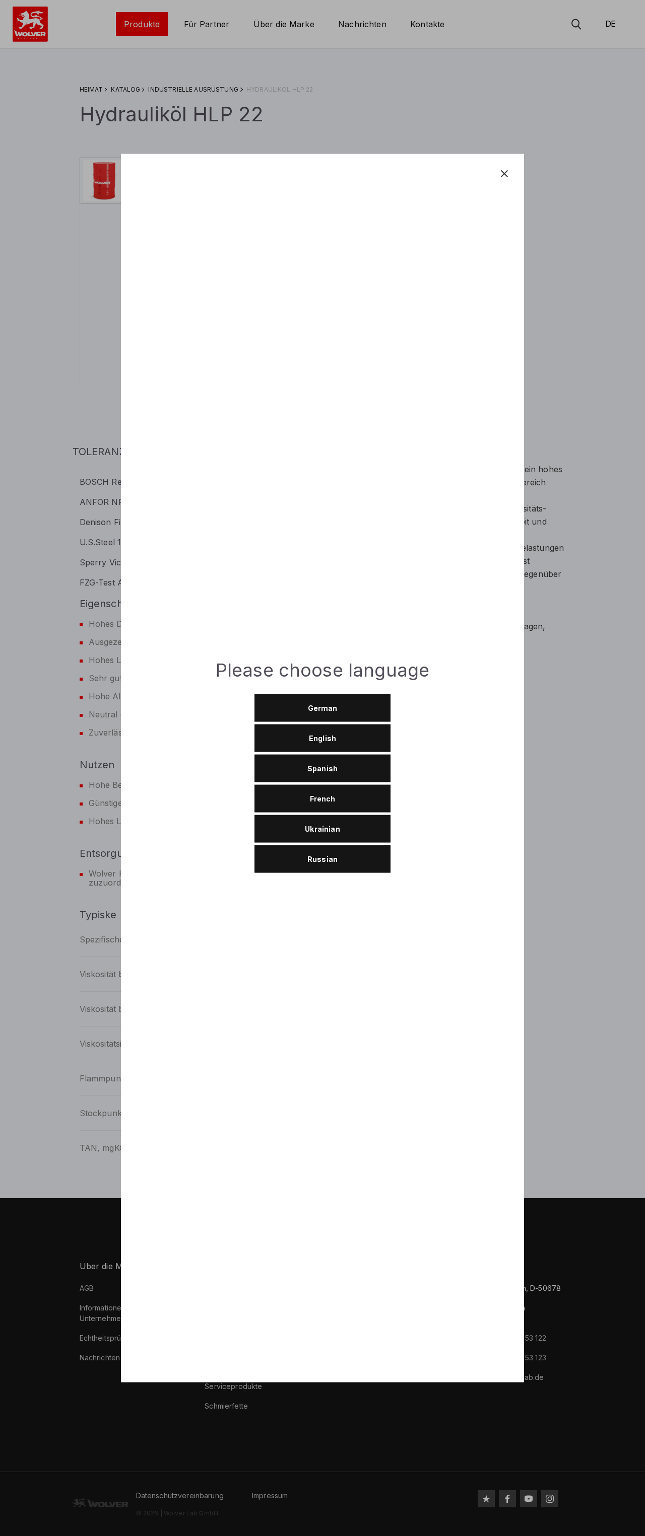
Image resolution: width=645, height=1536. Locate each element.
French (323, 798)
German (323, 707)
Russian (322, 858)
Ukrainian (322, 828)
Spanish (322, 768)
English (322, 738)
